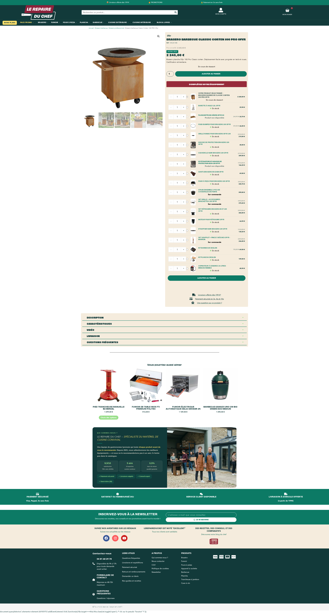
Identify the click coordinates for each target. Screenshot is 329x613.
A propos (157, 553)
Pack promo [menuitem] (26, 22)
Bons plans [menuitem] (9, 23)
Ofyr (169, 35)
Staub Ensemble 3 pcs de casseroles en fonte (209, 191)
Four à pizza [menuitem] (69, 22)
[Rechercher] (175, 12)
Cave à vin (185, 583)
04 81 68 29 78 (104, 559)
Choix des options (109, 417)
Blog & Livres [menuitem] (163, 22)
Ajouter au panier (211, 74)
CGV (154, 565)
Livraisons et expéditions (132, 562)
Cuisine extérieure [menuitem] (117, 22)
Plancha (184, 576)
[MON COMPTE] (221, 10)
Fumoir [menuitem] (54, 22)
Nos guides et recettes (131, 581)
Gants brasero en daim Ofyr (210, 172)
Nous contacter (158, 561)
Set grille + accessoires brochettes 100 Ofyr (209, 200)
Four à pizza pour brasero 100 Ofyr (214, 181)
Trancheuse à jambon (190, 579)
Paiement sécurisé (129, 567)
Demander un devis (130, 576)
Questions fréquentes (104, 592)
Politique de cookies (160, 568)
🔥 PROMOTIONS (155, 2)
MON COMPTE (220, 14)
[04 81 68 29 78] (94, 563)
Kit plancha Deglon (207, 257)
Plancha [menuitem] (84, 22)
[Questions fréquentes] (94, 594)
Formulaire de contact (105, 576)
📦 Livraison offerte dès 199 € (118, 2)
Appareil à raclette (189, 568)
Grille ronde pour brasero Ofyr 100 (214, 134)
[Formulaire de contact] (94, 579)
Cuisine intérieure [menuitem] (142, 22)
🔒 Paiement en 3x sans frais (211, 2)
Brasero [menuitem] (42, 22)
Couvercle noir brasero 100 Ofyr (213, 153)
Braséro (184, 557)
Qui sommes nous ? (160, 557)
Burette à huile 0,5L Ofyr (209, 106)
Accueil (91, 28)
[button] (158, 36)
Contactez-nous (102, 553)
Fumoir (184, 561)
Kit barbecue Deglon (207, 248)
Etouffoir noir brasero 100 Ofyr (212, 229)
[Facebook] (106, 538)
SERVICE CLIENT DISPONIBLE (201, 496)
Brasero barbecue (101, 28)
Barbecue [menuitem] (97, 22)
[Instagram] (115, 538)
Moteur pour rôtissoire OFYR (211, 219)
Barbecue (185, 572)
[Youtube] (124, 538)
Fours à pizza (186, 565)
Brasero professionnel (116, 28)
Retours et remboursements (133, 572)
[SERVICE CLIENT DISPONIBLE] (201, 494)
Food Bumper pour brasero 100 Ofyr (214, 124)
